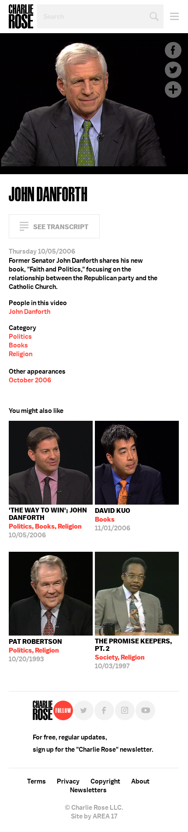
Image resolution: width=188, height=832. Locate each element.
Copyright (105, 781)
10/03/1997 (133, 653)
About (140, 781)
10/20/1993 (35, 650)
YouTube (145, 710)
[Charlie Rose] (42, 710)
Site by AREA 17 (94, 816)
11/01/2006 (112, 519)
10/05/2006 (48, 523)
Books (18, 345)
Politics (20, 336)
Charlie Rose (21, 16)
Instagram (125, 710)
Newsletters (88, 790)
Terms (36, 781)
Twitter (173, 70)
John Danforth (29, 311)
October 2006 (30, 380)
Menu (171, 16)
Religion (20, 354)
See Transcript (60, 227)
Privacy (68, 781)
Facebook (173, 50)
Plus (173, 89)
